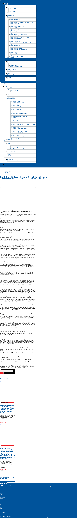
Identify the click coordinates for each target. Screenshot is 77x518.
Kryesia (8, 12)
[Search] (2, 373)
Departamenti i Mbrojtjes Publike (16, 25)
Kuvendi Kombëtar (10, 57)
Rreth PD (6, 3)
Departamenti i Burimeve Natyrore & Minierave (19, 46)
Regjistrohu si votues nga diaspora (13, 78)
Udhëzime (1, 505)
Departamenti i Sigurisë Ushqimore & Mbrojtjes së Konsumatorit (22, 22)
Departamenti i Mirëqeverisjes (16, 48)
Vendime (1, 504)
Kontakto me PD (10, 77)
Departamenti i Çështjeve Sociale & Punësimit (18, 31)
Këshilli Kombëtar (10, 15)
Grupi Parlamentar (10, 14)
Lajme (8, 61)
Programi (6, 58)
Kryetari (1, 494)
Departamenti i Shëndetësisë (15, 38)
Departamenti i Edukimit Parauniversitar (18, 33)
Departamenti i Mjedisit (14, 52)
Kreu (5, 2)
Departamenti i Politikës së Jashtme (17, 26)
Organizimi (9, 5)
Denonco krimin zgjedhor (11, 79)
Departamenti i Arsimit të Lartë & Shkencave (18, 34)
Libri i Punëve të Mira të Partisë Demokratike (18, 64)
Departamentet (10, 18)
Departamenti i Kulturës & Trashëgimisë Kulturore (19, 37)
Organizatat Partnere (11, 16)
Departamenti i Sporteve (15, 44)
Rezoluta (9, 68)
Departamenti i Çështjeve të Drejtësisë (17, 56)
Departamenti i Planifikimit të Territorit (17, 50)
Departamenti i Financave (15, 41)
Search (1, 369)
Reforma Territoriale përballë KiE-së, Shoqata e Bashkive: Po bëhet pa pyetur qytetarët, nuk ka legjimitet (7, 409)
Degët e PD (1, 498)
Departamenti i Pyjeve (14, 23)
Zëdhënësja (12, 10)
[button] (18, 82)
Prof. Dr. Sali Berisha (14, 8)
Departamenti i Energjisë (15, 45)
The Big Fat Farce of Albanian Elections (17, 66)
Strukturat (1, 493)
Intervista (9, 73)
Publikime (6, 142)
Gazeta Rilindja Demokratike (12, 74)
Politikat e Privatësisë (2, 512)
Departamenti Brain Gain (15, 35)
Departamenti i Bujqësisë (15, 19)
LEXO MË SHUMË (3, 422)
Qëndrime (9, 72)
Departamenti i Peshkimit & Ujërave (17, 20)
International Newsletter (12, 70)
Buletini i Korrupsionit (11, 69)
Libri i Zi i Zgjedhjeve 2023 (15, 65)
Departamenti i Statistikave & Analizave (17, 55)
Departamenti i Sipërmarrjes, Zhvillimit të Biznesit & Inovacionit (22, 42)
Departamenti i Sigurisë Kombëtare (17, 27)
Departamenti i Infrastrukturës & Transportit (18, 49)
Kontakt (5, 158)
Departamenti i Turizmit (15, 53)
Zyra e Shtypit (13, 11)
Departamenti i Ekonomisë (15, 39)
